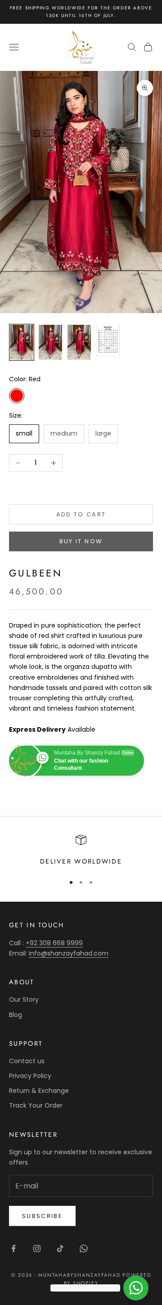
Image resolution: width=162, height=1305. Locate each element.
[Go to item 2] (50, 342)
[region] (81, 850)
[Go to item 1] (21, 342)
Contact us (27, 1060)
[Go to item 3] (79, 342)
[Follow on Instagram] (36, 1248)
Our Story (24, 999)
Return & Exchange (39, 1090)
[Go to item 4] (108, 341)
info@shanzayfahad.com (68, 953)
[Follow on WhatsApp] (83, 1248)
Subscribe (42, 1216)
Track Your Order (36, 1105)
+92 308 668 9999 (54, 942)
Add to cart (81, 514)
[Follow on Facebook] (13, 1248)
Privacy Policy (30, 1075)
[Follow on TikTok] (60, 1248)
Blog (15, 1014)
